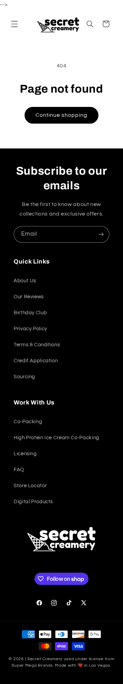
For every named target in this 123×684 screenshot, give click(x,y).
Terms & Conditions (37, 344)
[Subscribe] (101, 234)
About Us (25, 280)
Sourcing (24, 376)
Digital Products (33, 501)
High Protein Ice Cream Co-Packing (56, 437)
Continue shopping (62, 115)
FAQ (19, 469)
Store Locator (30, 485)
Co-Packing (28, 421)
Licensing (25, 453)
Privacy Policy (30, 328)
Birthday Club (30, 312)
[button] (14, 24)
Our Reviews (29, 296)
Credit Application (36, 360)
